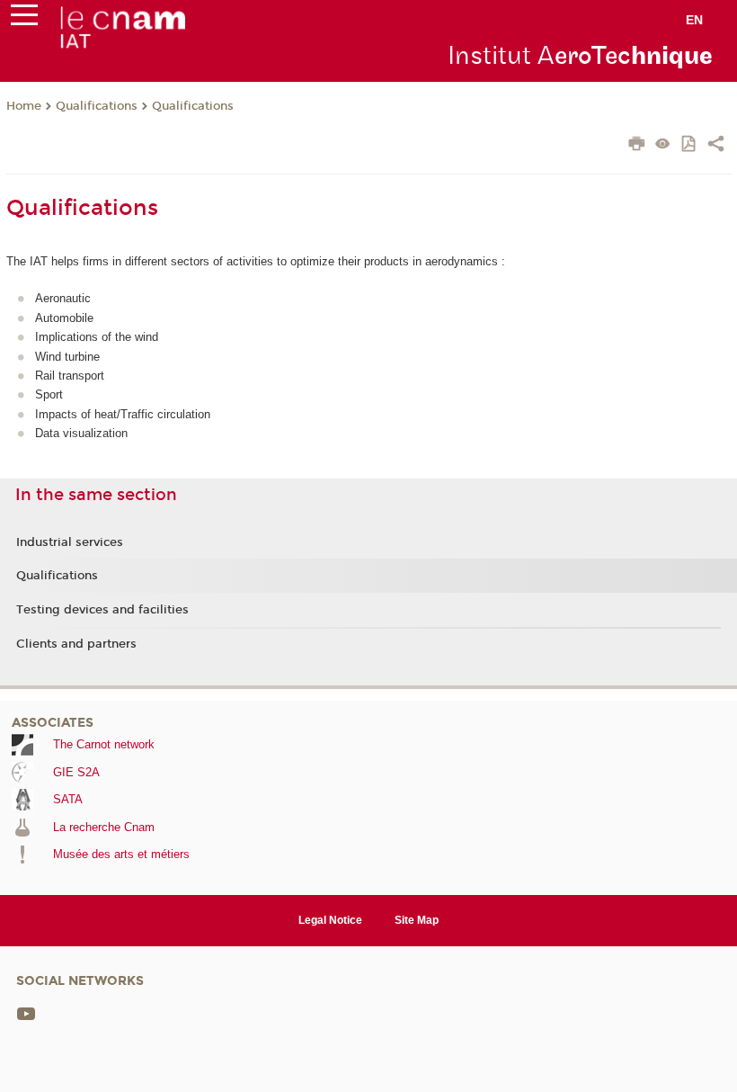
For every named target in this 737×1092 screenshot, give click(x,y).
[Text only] (662, 145)
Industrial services (69, 542)
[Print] (636, 146)
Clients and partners (76, 644)
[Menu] (24, 19)
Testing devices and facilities (102, 610)
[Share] (716, 146)
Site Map (417, 920)
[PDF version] (689, 145)
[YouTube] (26, 1013)
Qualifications (97, 106)
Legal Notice (330, 920)
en (694, 20)
